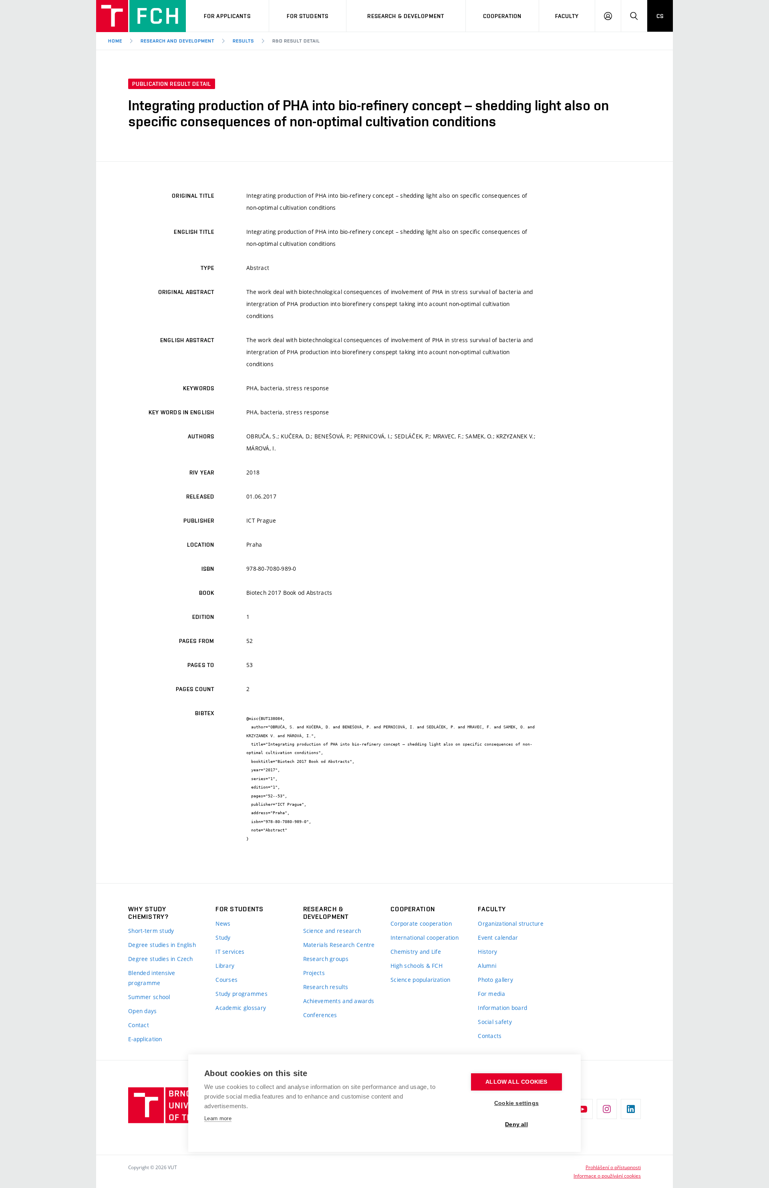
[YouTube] (583, 1109)
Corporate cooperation (421, 923)
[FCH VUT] (141, 16)
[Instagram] (607, 1109)
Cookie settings (516, 1103)
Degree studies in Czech (160, 959)
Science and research (332, 931)
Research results (325, 987)
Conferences (320, 1015)
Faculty (567, 16)
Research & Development (405, 16)
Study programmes (241, 993)
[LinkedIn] (631, 1109)
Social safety (495, 1022)
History (487, 951)
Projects (314, 973)
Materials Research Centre (339, 945)
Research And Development (177, 41)
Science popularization (420, 979)
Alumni (487, 965)
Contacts (489, 1036)
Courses (226, 979)
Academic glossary (240, 1008)
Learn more (218, 1118)
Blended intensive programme (151, 978)
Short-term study (151, 931)
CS (660, 16)
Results (243, 41)
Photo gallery (495, 979)
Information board (502, 1008)
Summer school (149, 997)
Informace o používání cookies (607, 1175)
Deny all (516, 1124)
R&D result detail (296, 41)
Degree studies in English (162, 945)
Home (115, 41)
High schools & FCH (417, 965)
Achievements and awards (338, 1001)
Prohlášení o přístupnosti (613, 1167)
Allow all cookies (516, 1082)
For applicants (227, 16)
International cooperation (425, 937)
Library (224, 965)
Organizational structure (511, 923)
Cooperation (502, 16)
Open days (142, 1011)
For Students (307, 16)
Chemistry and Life (416, 951)
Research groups (325, 959)
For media (491, 993)
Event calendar (498, 937)
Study (222, 937)
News (222, 923)
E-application (145, 1039)
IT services (229, 951)
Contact (138, 1025)
